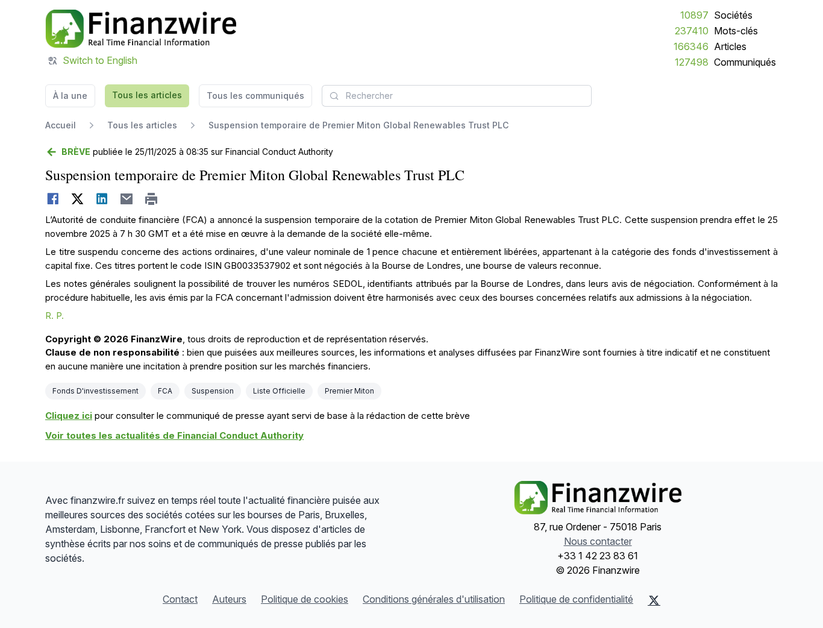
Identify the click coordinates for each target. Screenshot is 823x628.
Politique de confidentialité (576, 599)
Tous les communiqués (255, 95)
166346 (691, 46)
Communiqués (745, 62)
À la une (70, 95)
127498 (692, 62)
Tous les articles (147, 95)
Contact (180, 599)
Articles (730, 46)
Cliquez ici (68, 415)
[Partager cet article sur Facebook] (52, 199)
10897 (694, 15)
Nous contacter (598, 541)
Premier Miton (349, 390)
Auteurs (229, 599)
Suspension (213, 390)
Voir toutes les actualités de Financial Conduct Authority (174, 435)
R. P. (54, 315)
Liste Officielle (279, 390)
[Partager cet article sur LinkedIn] (102, 199)
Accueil (60, 125)
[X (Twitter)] (654, 600)
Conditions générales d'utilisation (434, 599)
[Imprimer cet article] (151, 199)
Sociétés (733, 15)
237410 (692, 31)
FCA (165, 390)
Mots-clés (736, 31)
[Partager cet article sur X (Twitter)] (77, 199)
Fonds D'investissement (95, 390)
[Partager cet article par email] (126, 199)
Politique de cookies (304, 599)
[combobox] (457, 96)
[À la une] (140, 29)
